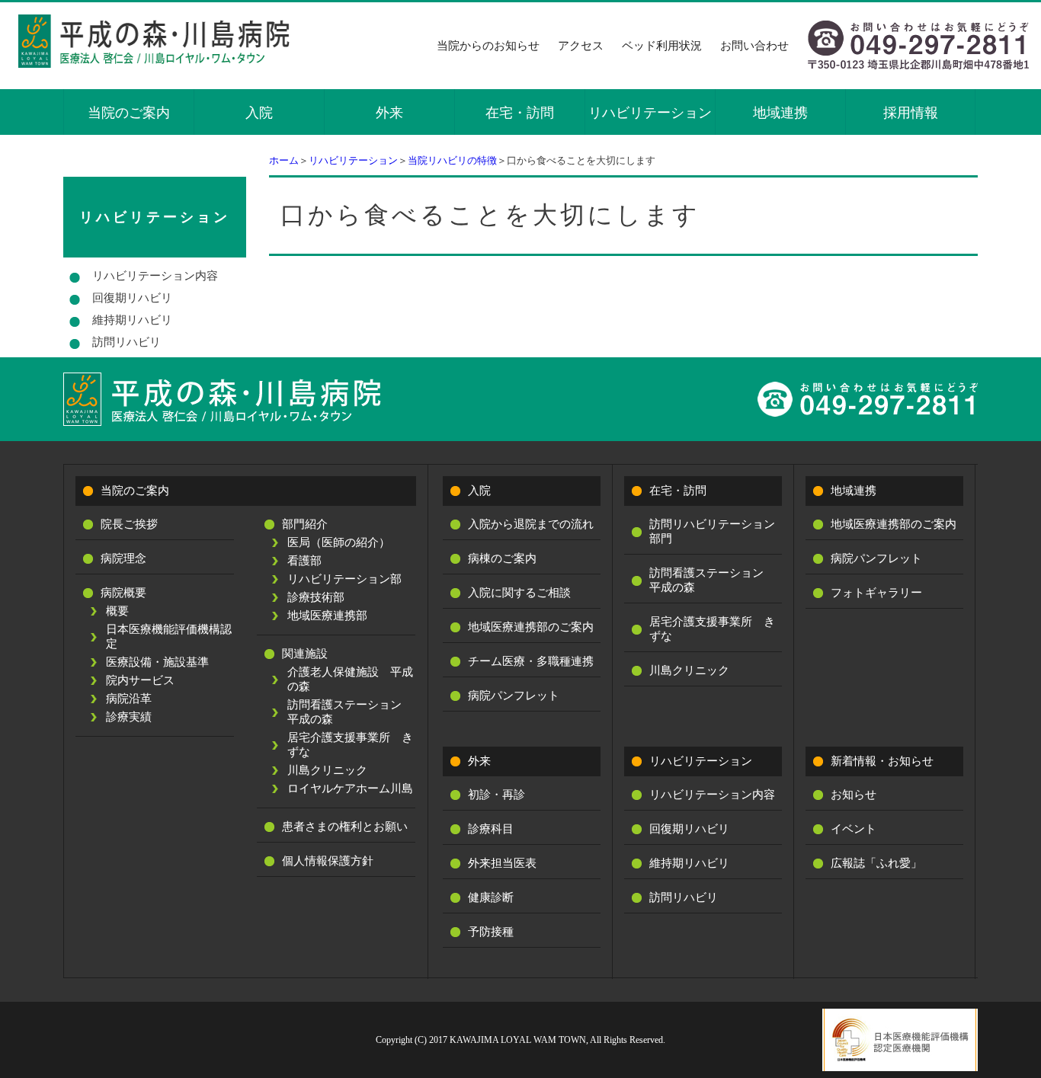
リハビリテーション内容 (155, 276)
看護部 (304, 561)
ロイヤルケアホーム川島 (350, 788)
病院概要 (123, 593)
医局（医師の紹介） (338, 542)
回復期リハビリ (132, 298)
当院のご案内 (129, 112)
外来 (389, 112)
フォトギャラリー (876, 593)
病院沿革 (129, 699)
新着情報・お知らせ (882, 761)
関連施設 (305, 654)
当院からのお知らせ (488, 46)
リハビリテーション (650, 112)
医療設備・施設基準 (157, 662)
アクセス (581, 46)
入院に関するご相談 (519, 593)
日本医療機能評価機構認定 (169, 636)
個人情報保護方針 (327, 861)
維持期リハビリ (132, 320)
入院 (259, 112)
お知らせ (853, 795)
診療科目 (491, 829)
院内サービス (140, 680)
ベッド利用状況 (662, 46)
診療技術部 (315, 597)
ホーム (284, 160)
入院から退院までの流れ (531, 524)
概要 (117, 611)
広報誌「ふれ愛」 (876, 863)
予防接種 (491, 932)
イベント (853, 829)
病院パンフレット (513, 695)
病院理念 (123, 558)
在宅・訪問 (519, 112)
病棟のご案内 (502, 558)
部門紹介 (305, 524)
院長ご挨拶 (129, 524)
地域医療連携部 (327, 615)
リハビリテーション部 (344, 579)
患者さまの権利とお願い (345, 826)
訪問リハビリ (126, 342)
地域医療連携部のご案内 (531, 627)
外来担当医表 (502, 863)
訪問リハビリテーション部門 (712, 531)
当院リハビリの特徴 (452, 160)
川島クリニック (327, 770)
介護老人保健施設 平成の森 (350, 679)
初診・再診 (496, 795)
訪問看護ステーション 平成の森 (350, 712)
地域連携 (780, 112)
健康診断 (491, 897)
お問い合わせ (754, 46)
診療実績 (129, 717)
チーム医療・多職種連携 (531, 661)
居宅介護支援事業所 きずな (350, 744)
